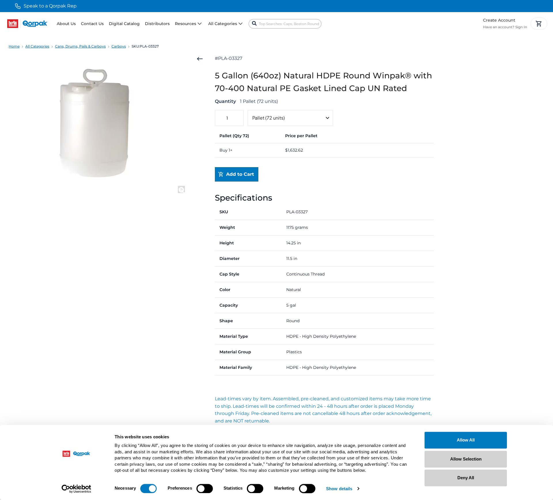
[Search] (254, 23)
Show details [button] (339, 489)
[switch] (204, 488)
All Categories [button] (222, 23)
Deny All (465, 477)
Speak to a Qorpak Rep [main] (50, 6)
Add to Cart (240, 174)
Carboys (118, 46)
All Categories (37, 46)
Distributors (157, 23)
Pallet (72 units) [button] (268, 118)
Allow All (466, 439)
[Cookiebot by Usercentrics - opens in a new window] (76, 488)
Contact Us (92, 23)
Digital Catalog (124, 23)
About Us (66, 23)
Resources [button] (185, 23)
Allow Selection (466, 458)
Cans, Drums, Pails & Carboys (80, 46)
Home (14, 46)
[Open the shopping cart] (539, 24)
